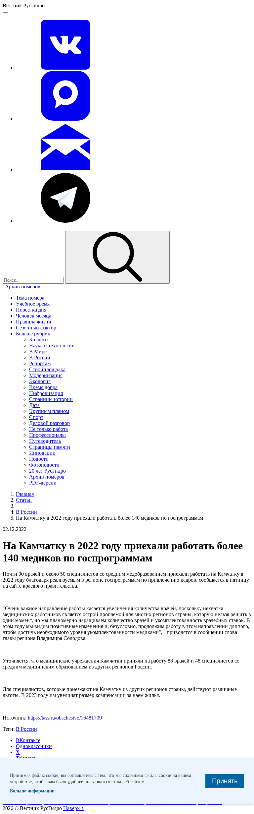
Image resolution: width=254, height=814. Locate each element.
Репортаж (40, 363)
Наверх (73, 808)
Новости (39, 459)
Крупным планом (49, 411)
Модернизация (46, 375)
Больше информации (32, 790)
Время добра (43, 387)
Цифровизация (46, 393)
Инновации (42, 453)
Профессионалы (47, 435)
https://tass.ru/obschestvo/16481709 (65, 718)
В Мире (38, 351)
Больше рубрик (33, 333)
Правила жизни (33, 321)
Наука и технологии (52, 345)
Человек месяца (33, 316)
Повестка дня (31, 310)
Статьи (24, 500)
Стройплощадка (47, 369)
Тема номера (30, 298)
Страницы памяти (49, 447)
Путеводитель (45, 441)
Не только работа (48, 429)
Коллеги (38, 339)
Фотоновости (44, 465)
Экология (40, 381)
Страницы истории (51, 399)
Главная (25, 494)
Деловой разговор (49, 423)
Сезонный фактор (36, 327)
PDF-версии (43, 483)
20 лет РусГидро (47, 471)
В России (39, 357)
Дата (34, 405)
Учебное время (33, 304)
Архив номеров (22, 286)
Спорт (36, 417)
